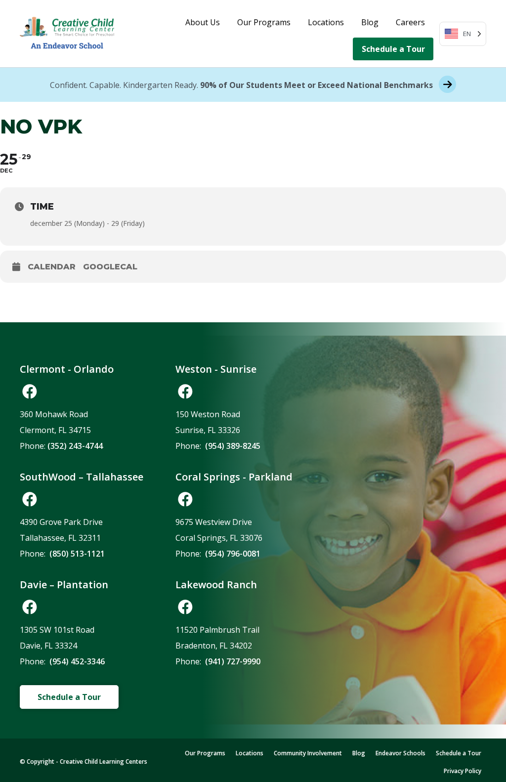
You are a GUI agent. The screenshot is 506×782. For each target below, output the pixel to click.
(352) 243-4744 (75, 445)
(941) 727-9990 (232, 661)
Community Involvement (308, 753)
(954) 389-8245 (232, 445)
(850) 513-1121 (77, 553)
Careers (410, 22)
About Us (202, 22)
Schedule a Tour (393, 48)
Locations (326, 22)
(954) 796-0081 (232, 553)
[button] (30, 391)
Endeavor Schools (400, 753)
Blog (370, 22)
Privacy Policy (462, 771)
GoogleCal (110, 266)
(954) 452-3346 (77, 661)
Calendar (52, 266)
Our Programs (264, 22)
